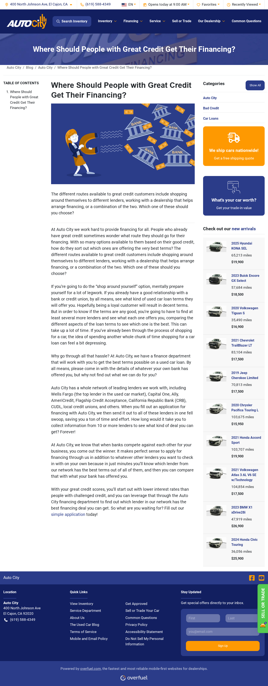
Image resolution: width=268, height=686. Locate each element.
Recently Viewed (245, 4)
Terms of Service (83, 632)
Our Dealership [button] (209, 21)
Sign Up (223, 645)
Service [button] (155, 21)
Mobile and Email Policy (89, 639)
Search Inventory (74, 21)
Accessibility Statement (144, 632)
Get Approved (136, 604)
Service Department (85, 610)
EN (130, 4)
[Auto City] (26, 21)
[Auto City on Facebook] (252, 577)
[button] (40, 4)
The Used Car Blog (84, 625)
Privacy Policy (136, 625)
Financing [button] (131, 21)
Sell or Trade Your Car (142, 610)
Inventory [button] (105, 21)
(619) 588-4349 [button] (98, 4)
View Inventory (81, 604)
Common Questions (246, 21)
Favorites (209, 4)
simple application (68, 514)
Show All (255, 85)
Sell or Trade (181, 21)
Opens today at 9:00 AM (167, 4)
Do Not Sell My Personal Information (144, 641)
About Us (77, 618)
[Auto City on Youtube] (260, 577)
